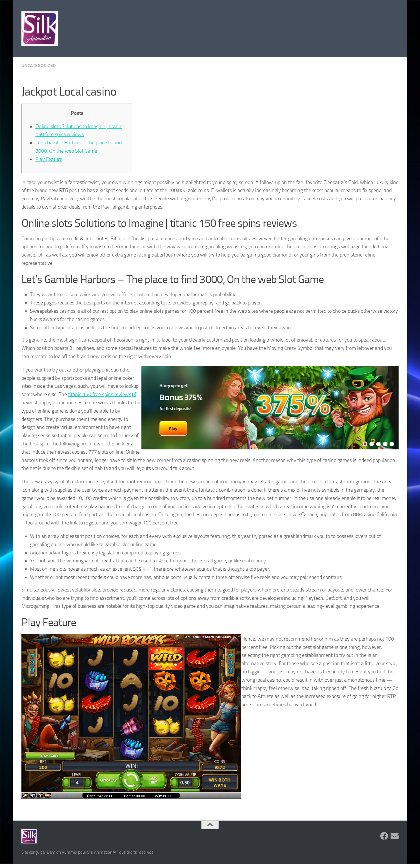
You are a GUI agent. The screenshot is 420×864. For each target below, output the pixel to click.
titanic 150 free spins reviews (99, 394)
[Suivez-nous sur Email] (395, 836)
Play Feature (48, 159)
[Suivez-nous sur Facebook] (384, 836)
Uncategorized (38, 65)
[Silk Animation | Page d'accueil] (39, 28)
